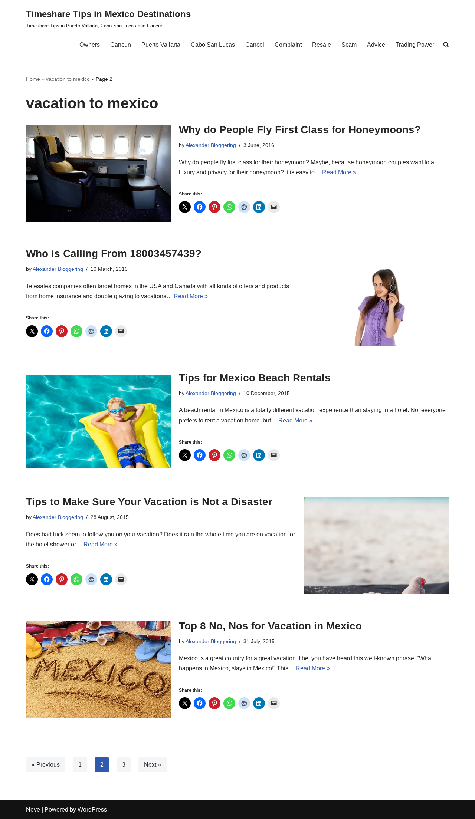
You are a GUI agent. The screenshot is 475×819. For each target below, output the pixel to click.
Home (33, 79)
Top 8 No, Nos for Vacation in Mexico (270, 626)
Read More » (339, 172)
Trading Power (415, 45)
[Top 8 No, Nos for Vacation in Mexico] (98, 669)
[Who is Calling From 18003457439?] (376, 297)
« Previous (46, 765)
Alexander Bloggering (211, 145)
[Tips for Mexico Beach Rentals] (98, 421)
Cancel (254, 45)
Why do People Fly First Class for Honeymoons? (300, 129)
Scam (349, 45)
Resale (321, 45)
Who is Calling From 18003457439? (114, 253)
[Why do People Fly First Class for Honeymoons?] (98, 173)
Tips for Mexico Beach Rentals (255, 378)
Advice (376, 45)
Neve (33, 809)
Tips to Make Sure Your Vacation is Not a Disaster (149, 501)
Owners (89, 45)
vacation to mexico (68, 79)
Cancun (120, 45)
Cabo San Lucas (213, 45)
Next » (152, 765)
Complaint (288, 45)
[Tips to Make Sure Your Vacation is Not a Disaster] (376, 545)
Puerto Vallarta (160, 45)
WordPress (92, 809)
